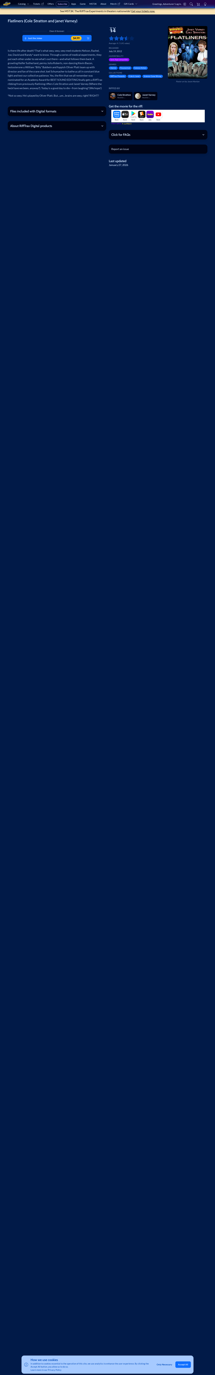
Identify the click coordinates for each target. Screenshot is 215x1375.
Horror (113, 68)
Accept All (183, 1364)
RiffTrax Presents (117, 76)
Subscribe (62, 4)
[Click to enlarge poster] (187, 52)
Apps (73, 3)
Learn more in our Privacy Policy (46, 1370)
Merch (113, 3)
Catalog (22, 3)
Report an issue (120, 149)
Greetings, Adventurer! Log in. (166, 4)
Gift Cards (129, 3)
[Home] (7, 4)
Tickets (36, 3)
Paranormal (125, 68)
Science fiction (140, 68)
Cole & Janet (134, 76)
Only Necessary (164, 1364)
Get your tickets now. (143, 11)
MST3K (93, 3)
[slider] (110, 38)
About (103, 3)
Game (83, 3)
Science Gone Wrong (152, 76)
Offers (51, 3)
